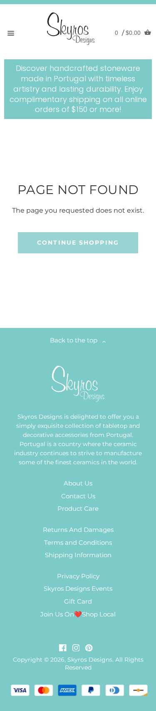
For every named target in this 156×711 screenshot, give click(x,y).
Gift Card (78, 601)
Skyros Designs (89, 659)
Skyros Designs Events (78, 588)
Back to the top (76, 340)
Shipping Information (78, 555)
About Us (78, 483)
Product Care (78, 508)
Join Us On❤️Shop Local (78, 614)
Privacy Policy (78, 576)
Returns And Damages (78, 530)
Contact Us (78, 496)
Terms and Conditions (78, 542)
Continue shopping (78, 242)
